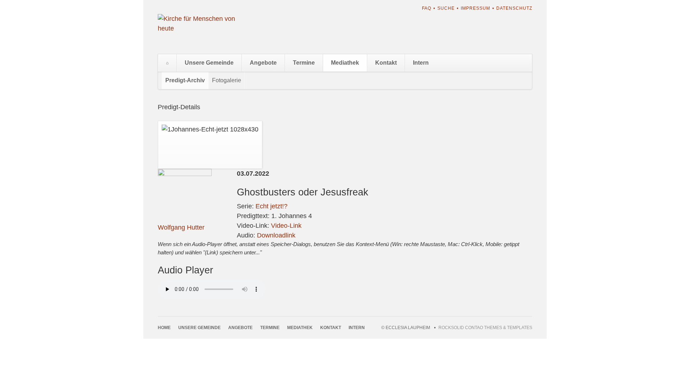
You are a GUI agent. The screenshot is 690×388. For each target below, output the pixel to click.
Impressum (475, 8)
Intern (421, 63)
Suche (446, 8)
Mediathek (345, 63)
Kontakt (386, 63)
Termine (304, 63)
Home (167, 62)
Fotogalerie (226, 80)
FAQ (426, 8)
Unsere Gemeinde (209, 63)
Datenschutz (514, 8)
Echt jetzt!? (272, 206)
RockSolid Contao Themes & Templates (485, 327)
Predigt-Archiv (185, 80)
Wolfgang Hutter (181, 227)
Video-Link (286, 225)
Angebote (263, 63)
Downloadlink (276, 235)
